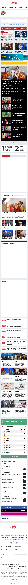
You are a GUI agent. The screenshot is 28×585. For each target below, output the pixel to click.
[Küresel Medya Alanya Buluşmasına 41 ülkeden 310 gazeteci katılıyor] (20, 386)
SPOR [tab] (24, 156)
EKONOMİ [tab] (6, 156)
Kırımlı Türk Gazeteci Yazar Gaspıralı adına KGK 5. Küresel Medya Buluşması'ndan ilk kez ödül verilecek (7, 395)
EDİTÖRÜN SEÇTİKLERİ (11, 566)
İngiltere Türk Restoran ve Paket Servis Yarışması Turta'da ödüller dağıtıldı (6, 412)
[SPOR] (25, 282)
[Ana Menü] (1, 2)
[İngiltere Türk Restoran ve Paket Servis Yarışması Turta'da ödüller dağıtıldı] (7, 404)
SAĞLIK (8, 568)
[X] (14, 542)
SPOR (20, 7)
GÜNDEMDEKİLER (12, 7)
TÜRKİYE (17, 408)
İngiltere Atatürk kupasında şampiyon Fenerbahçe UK (20, 364)
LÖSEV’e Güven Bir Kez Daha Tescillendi (12, 63)
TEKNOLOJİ (18, 568)
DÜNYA (21, 146)
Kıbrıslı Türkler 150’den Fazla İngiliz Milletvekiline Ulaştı (23, 149)
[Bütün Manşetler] (25, 195)
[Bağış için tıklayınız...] (14, 142)
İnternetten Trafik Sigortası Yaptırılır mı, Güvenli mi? (20, 411)
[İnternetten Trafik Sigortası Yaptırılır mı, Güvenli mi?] (20, 404)
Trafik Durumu (19, 549)
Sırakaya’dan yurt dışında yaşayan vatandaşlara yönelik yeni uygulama (16, 343)
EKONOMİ (3, 7)
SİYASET (13, 568)
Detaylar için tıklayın (14, 456)
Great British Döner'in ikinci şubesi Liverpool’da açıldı (20, 379)
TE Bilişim (9, 583)
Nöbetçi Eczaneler (7, 546)
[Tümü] (25, 518)
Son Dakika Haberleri (6, 557)
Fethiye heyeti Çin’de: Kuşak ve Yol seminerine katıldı (6, 364)
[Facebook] (11, 542)
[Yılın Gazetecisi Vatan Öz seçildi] (7, 371)
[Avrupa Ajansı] (14, 3)
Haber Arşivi (19, 557)
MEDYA (3, 376)
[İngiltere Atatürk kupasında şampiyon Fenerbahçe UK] (20, 356)
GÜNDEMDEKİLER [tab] (16, 156)
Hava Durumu (19, 546)
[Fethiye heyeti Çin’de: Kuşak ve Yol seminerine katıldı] (7, 356)
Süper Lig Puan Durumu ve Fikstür (7, 554)
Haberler (23, 564)
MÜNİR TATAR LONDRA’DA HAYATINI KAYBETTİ (8, 149)
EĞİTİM (20, 566)
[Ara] (26, 3)
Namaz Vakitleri (6, 549)
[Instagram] (16, 542)
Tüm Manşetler (19, 553)
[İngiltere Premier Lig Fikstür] (25, 462)
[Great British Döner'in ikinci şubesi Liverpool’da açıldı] (20, 371)
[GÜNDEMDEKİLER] (25, 243)
